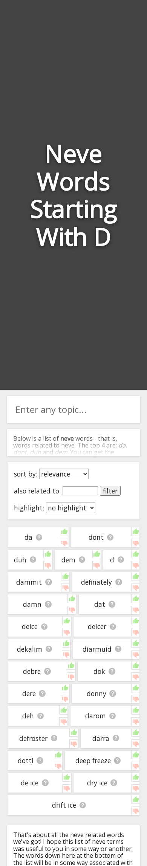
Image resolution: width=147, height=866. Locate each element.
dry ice (97, 782)
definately (96, 581)
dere (29, 693)
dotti (26, 760)
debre (32, 671)
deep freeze (93, 760)
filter (110, 490)
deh (28, 715)
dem (68, 559)
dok (99, 671)
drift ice (64, 804)
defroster (33, 738)
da (28, 537)
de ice (29, 782)
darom (95, 715)
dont (96, 537)
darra (100, 738)
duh (20, 559)
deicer (97, 626)
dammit (29, 581)
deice (30, 626)
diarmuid (97, 649)
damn (32, 604)
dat (99, 604)
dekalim (29, 649)
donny (96, 693)
